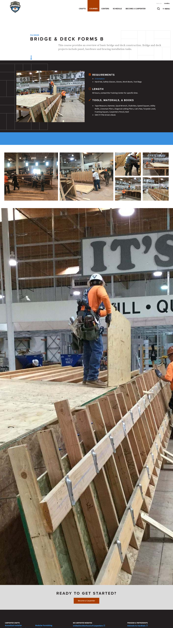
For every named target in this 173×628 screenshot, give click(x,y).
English (159, 3)
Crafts (82, 9)
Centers (105, 9)
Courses (93, 9)
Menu (167, 9)
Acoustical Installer (13, 625)
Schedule (117, 9)
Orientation (100, 78)
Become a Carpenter (136, 9)
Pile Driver (34, 35)
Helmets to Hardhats (136, 625)
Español (167, 3)
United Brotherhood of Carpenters (88, 625)
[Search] (158, 9)
